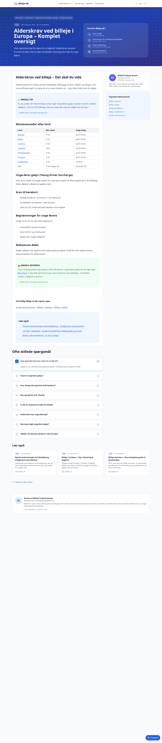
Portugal (21, 157)
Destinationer (64, 3)
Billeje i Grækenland (116, 112)
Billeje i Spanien (44, 307)
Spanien (21, 135)
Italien (20, 139)
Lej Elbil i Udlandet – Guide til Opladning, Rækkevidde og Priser (52, 331)
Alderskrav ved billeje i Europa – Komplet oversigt (53, 18)
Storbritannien (24, 153)
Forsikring (79, 3)
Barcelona (22, 273)
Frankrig (21, 144)
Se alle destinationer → (117, 115)
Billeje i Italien (61, 307)
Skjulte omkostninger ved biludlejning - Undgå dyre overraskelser (53, 326)
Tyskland (21, 148)
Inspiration (99, 3)
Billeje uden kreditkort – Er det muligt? (41, 335)
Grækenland (23, 162)
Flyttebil (89, 3)
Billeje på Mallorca (116, 108)
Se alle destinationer (25, 307)
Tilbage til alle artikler (24, 482)
